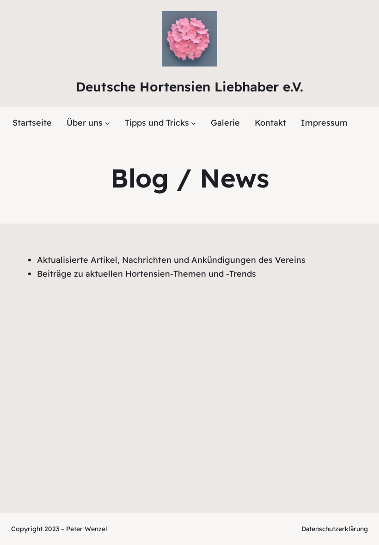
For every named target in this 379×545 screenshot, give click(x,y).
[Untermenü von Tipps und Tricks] (193, 123)
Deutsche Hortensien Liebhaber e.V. (189, 87)
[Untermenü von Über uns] (107, 123)
